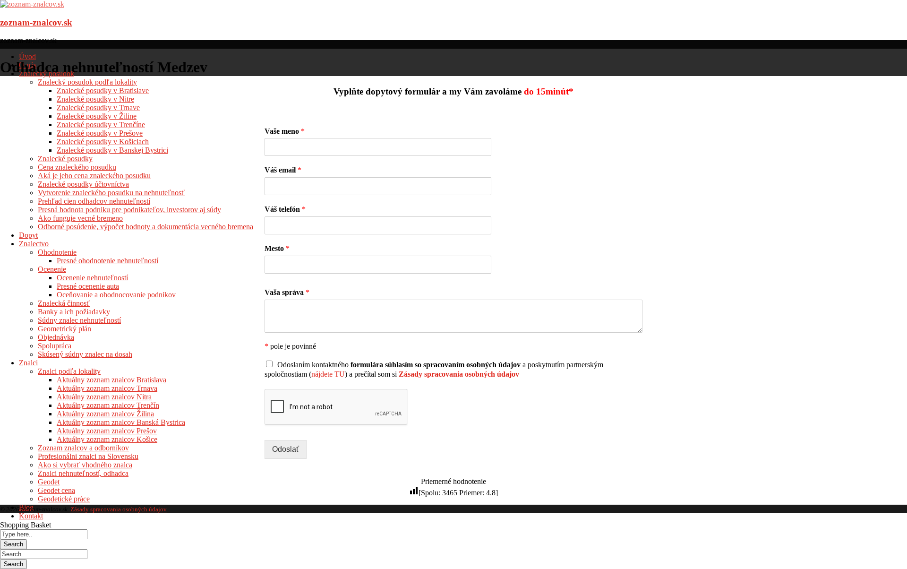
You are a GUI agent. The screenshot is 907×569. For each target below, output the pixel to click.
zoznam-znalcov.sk (36, 22)
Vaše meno (285, 131)
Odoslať (285, 449)
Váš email (283, 170)
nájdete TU (328, 374)
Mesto (277, 248)
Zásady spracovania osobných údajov (118, 509)
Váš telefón (285, 209)
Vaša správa (287, 292)
